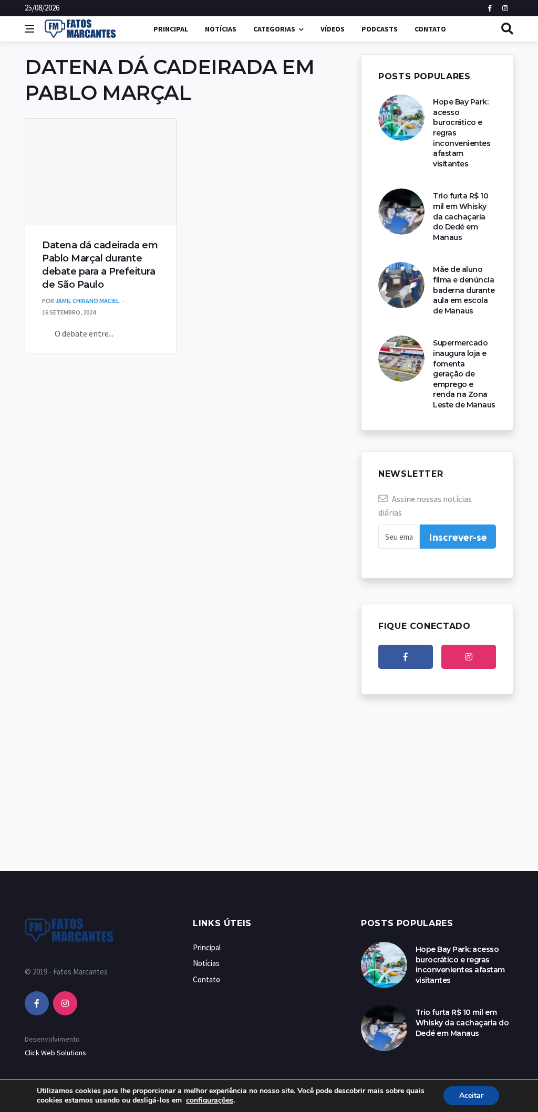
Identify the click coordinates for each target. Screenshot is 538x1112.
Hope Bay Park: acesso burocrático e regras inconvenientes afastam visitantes (460, 965)
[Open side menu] (29, 29)
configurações (209, 1100)
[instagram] (468, 657)
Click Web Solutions (55, 1052)
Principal (170, 29)
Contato (430, 29)
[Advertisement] (269, 793)
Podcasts (379, 29)
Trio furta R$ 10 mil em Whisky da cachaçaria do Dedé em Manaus (460, 216)
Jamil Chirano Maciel (87, 301)
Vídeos (332, 29)
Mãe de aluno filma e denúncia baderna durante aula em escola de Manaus (464, 290)
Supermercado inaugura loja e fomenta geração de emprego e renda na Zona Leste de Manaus (464, 374)
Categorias (274, 29)
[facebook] (405, 657)
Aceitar (471, 1095)
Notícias (220, 29)
